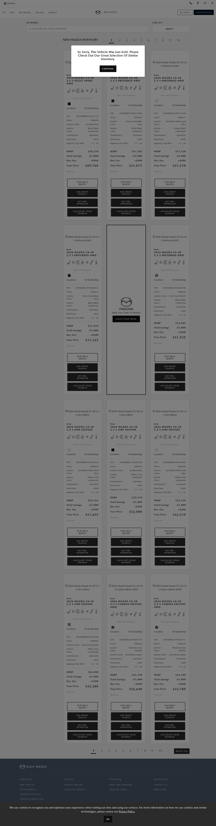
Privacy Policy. (127, 811)
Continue (108, 69)
